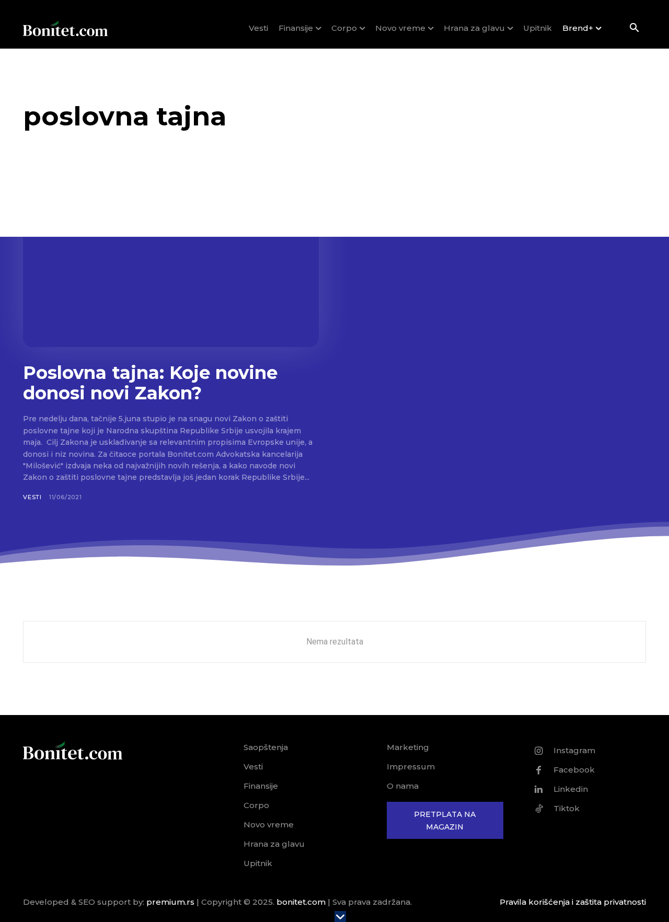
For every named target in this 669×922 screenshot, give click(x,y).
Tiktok (566, 808)
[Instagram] (538, 750)
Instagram (574, 750)
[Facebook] (538, 769)
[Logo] (65, 28)
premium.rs (170, 902)
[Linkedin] (538, 789)
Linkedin (570, 789)
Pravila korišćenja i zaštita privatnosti (573, 902)
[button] (634, 29)
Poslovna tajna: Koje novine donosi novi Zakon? (150, 383)
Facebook (574, 770)
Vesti (32, 497)
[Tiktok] (538, 808)
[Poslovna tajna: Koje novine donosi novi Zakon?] (171, 266)
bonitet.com (301, 902)
